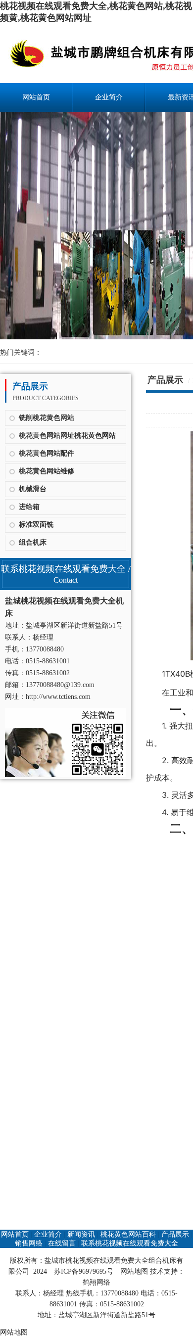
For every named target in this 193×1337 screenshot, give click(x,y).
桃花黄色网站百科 (128, 1234)
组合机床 (33, 542)
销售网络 (29, 1243)
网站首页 (36, 97)
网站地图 (134, 1271)
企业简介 (109, 97)
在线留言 (62, 1243)
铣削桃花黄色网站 (46, 417)
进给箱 (29, 506)
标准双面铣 (36, 524)
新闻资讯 (81, 1234)
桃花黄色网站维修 (46, 471)
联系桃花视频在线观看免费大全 (129, 1243)
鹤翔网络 (96, 1282)
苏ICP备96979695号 (83, 1271)
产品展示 (175, 1234)
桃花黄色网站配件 (46, 453)
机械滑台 (33, 489)
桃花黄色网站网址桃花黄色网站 (67, 435)
